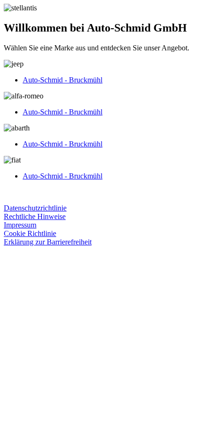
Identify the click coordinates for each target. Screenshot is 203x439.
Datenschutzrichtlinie (35, 208)
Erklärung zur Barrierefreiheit (48, 242)
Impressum (20, 225)
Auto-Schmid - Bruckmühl (62, 80)
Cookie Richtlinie (30, 233)
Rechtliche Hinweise (35, 216)
